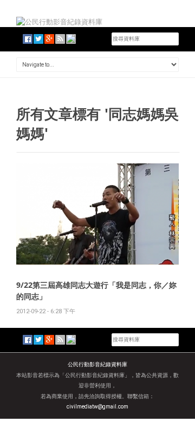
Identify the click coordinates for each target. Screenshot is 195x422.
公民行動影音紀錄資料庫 (97, 364)
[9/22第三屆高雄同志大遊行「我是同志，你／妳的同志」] (97, 213)
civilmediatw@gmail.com (97, 407)
